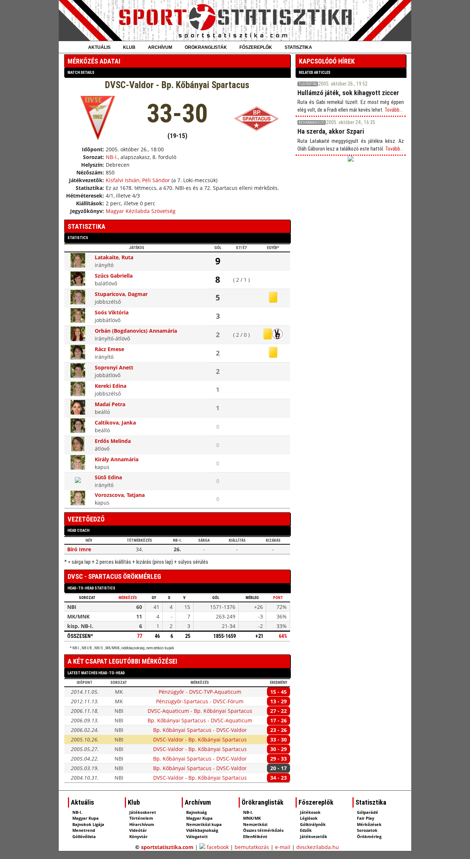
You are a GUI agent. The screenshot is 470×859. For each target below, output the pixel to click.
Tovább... (393, 110)
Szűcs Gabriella (114, 275)
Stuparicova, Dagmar (121, 293)
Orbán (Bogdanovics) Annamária (136, 330)
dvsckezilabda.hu (317, 847)
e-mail (282, 847)
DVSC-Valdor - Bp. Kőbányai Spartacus (200, 739)
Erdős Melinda (113, 440)
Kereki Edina (110, 385)
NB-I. (112, 157)
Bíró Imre (79, 549)
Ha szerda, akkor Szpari (330, 131)
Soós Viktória (112, 312)
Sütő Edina (108, 477)
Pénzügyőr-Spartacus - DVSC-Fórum (199, 701)
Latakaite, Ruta (114, 257)
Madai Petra (110, 404)
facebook (217, 847)
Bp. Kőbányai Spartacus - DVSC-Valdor (200, 729)
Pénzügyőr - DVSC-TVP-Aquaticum (200, 691)
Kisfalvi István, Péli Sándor (138, 180)
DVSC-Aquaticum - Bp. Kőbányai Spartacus (200, 710)
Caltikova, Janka (115, 422)
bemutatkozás (252, 847)
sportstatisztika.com (167, 847)
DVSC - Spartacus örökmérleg (114, 576)
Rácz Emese (109, 349)
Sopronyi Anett (114, 367)
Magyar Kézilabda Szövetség (141, 210)
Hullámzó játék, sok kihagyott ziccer (348, 93)
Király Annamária (116, 459)
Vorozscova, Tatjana (120, 494)
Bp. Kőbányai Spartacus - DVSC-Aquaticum (200, 720)
